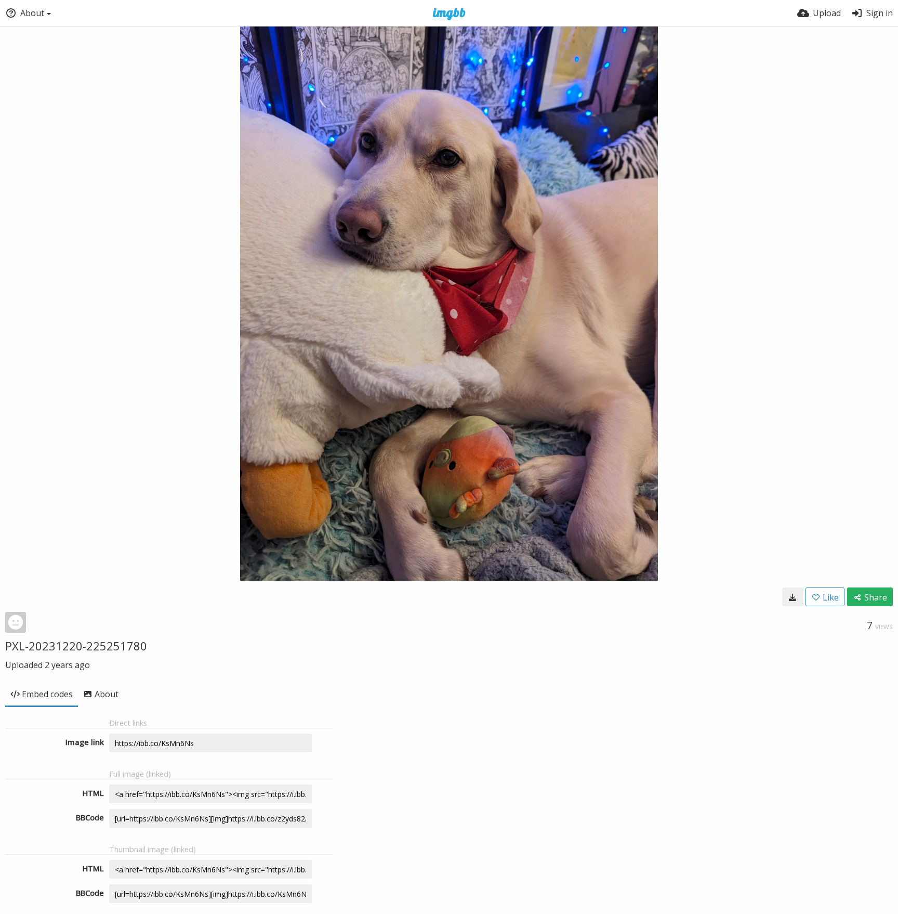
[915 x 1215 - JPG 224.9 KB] (792, 596)
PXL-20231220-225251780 (76, 646)
